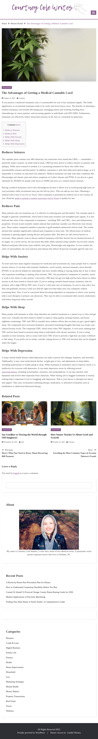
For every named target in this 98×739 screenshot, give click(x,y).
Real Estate (11, 701)
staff (22, 442)
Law (8, 677)
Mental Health (7, 87)
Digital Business (13, 648)
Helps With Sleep (11, 140)
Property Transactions (15, 696)
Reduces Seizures (11, 130)
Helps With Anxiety (12, 137)
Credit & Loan (12, 643)
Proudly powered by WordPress (31, 732)
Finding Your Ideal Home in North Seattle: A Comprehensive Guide (35, 602)
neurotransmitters (9, 372)
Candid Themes (74, 732)
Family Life (11, 652)
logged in (17, 473)
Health (9, 662)
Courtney (22, 98)
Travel (8, 706)
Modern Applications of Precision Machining (25, 597)
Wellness (10, 711)
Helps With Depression (14, 144)
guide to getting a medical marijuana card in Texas (37, 198)
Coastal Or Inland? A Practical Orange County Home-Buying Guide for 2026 (39, 592)
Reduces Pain (9, 134)
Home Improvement (14, 667)
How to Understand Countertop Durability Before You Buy (31, 587)
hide (18, 125)
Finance (9, 657)
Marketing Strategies (15, 682)
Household (10, 672)
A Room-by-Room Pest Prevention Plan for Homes (28, 582)
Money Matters (12, 691)
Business (10, 638)
